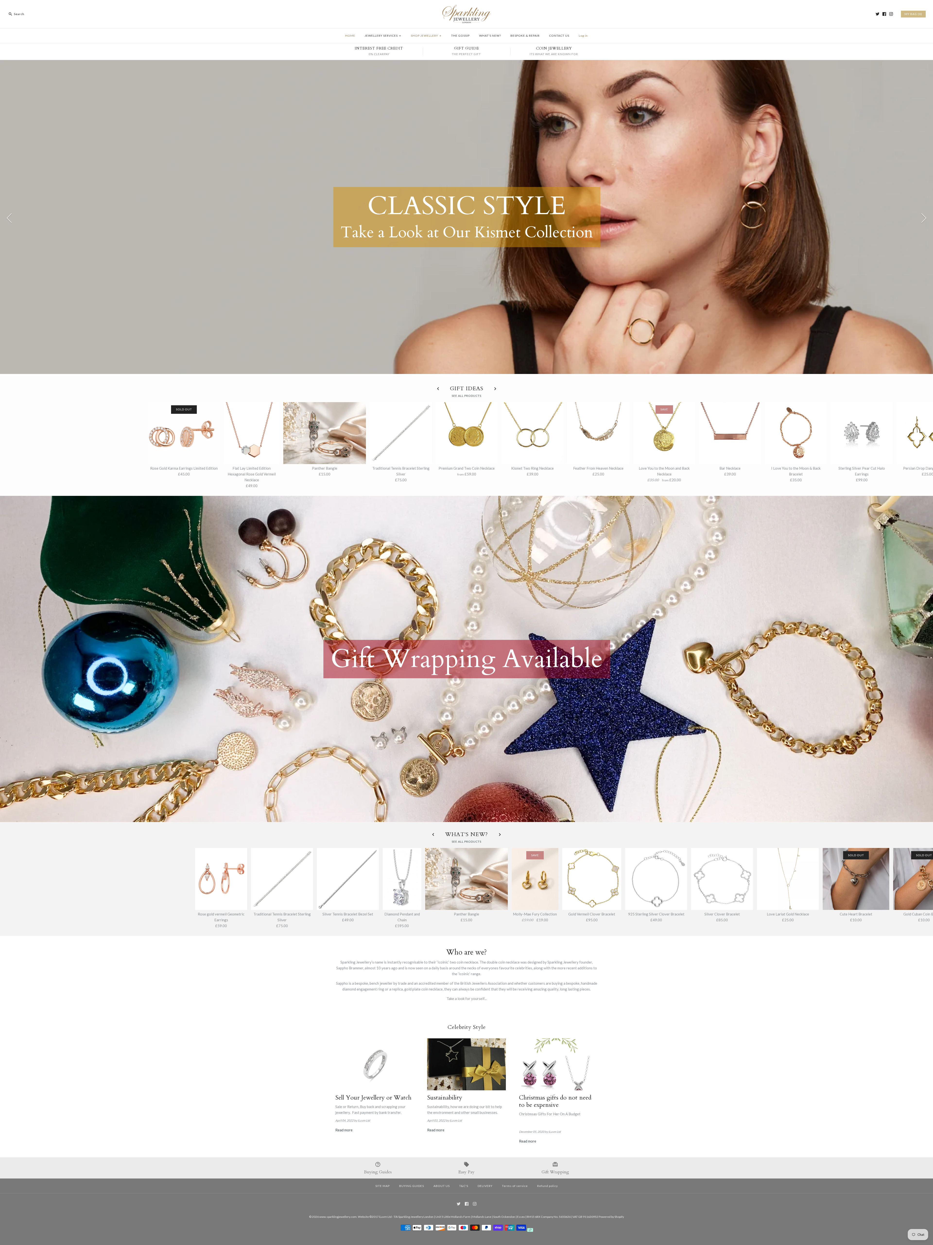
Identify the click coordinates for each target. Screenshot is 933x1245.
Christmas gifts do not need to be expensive (555, 1101)
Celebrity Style (467, 1027)
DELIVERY (485, 1186)
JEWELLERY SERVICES (383, 35)
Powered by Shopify (611, 1217)
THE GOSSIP (460, 35)
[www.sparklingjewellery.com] (466, 8)
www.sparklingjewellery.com (338, 1217)
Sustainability (444, 1097)
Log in (583, 35)
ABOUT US (441, 1186)
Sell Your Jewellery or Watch (373, 1097)
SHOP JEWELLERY (426, 35)
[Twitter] (877, 14)
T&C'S (463, 1186)
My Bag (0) (913, 14)
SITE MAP (382, 1186)
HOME (350, 35)
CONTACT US (559, 35)
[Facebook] (884, 14)
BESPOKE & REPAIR (525, 35)
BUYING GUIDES (411, 1186)
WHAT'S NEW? (490, 35)
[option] (466, 217)
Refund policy (547, 1186)
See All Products (466, 396)
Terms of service (515, 1186)
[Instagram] (891, 14)
